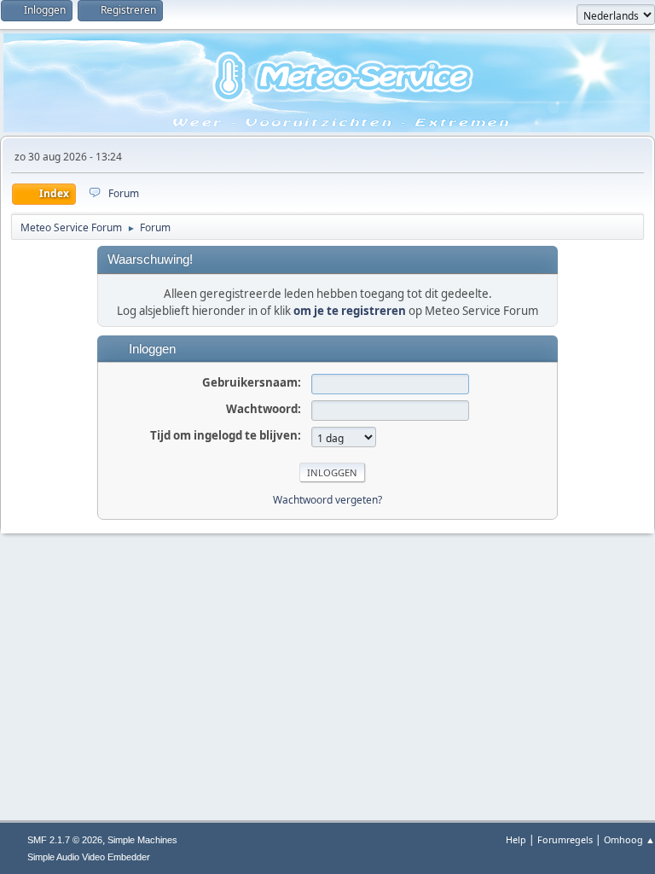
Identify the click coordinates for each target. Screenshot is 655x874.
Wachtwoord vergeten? (327, 499)
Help (516, 839)
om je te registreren (349, 310)
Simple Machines (142, 840)
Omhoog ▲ (629, 839)
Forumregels (565, 839)
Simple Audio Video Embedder (88, 857)
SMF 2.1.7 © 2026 (64, 840)
